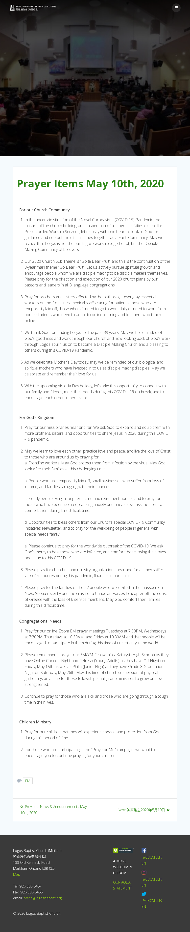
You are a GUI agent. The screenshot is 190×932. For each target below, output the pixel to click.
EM (27, 781)
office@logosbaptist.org (43, 898)
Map (16, 874)
